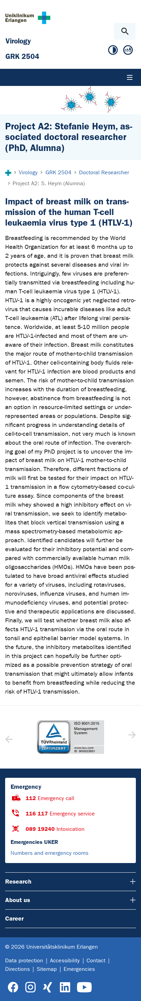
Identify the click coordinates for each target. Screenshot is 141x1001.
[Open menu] (129, 77)
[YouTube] (84, 987)
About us (17, 900)
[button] (131, 737)
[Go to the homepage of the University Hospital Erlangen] (27, 17)
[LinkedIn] (65, 987)
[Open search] (125, 31)
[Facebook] (13, 987)
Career (14, 918)
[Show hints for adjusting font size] (128, 51)
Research (18, 881)
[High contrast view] (113, 51)
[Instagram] (30, 987)
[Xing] (47, 987)
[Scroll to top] (130, 989)
